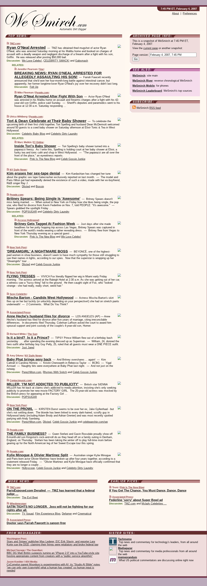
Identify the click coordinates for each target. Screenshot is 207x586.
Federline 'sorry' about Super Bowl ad (136, 500)
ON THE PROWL (20, 409)
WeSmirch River (142, 80)
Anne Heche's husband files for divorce (38, 316)
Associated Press (20, 312)
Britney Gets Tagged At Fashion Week (44, 224)
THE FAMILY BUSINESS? (26, 434)
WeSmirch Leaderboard (147, 90)
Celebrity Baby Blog (33, 133)
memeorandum (127, 557)
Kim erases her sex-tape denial (33, 173)
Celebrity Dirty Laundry (64, 133)
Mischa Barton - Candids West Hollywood (40, 298)
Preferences (190, 13)
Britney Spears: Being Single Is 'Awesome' (43, 199)
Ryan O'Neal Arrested (26, 47)
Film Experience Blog (47, 513)
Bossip (40, 186)
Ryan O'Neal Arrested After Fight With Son (48, 96)
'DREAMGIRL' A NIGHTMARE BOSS (37, 251)
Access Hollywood (28, 220)
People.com (42, 92)
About (175, 13)
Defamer (67, 513)
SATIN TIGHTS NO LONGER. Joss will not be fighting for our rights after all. (50, 508)
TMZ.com (15, 43)
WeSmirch (138, 75)
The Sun (32, 334)
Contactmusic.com (21, 380)
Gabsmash (81, 60)
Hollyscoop (28, 468)
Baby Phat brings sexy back (29, 359)
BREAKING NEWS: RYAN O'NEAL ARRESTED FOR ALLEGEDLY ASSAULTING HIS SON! (58, 75)
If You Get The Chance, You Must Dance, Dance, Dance (147, 490)
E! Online (38, 142)
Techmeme (125, 539)
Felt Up (34, 86)
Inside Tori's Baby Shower (35, 146)
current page (150, 48)
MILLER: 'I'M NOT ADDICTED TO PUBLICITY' (42, 384)
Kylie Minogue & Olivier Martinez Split (37, 455)
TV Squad (28, 513)
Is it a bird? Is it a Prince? (28, 338)
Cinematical (84, 513)
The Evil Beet (30, 497)
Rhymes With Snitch (55, 372)
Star (41, 69)
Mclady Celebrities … (154, 503)
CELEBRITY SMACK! (56, 60)
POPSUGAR (29, 211)
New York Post (18, 247)
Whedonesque (18, 503)
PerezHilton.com (31, 372)
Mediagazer (125, 548)
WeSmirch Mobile (143, 85)
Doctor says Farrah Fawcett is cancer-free (36, 523)
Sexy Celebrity (18, 294)
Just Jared (28, 347)
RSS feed (155, 107)
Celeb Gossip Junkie (73, 158)
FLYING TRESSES (21, 276)
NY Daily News (18, 170)
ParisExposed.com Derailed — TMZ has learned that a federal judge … (51, 492)
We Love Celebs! (32, 60)
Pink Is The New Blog (42, 158)
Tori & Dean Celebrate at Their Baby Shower (46, 121)
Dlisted (26, 186)
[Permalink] (8, 43)
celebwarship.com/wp (95, 421)
